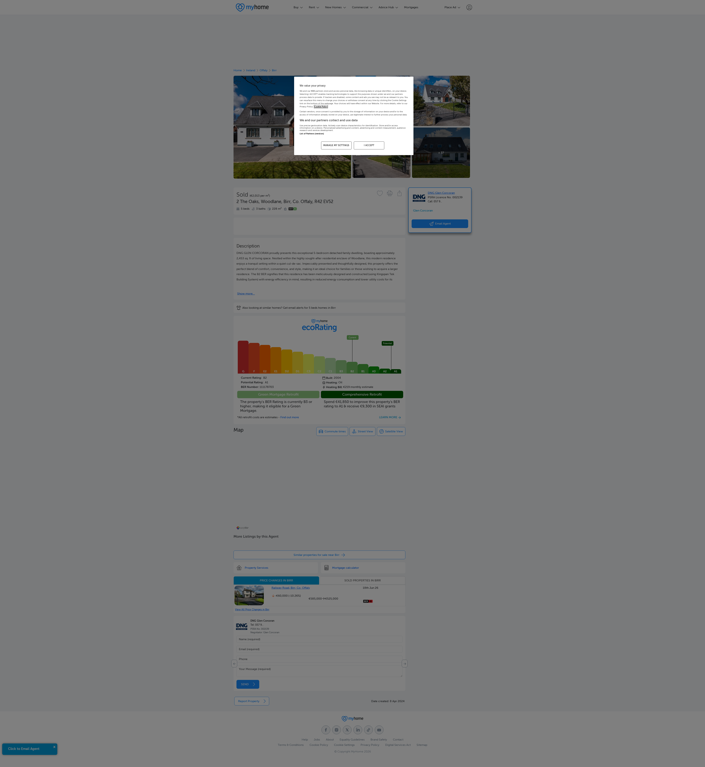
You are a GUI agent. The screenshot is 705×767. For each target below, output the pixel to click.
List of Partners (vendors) (312, 133)
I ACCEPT (369, 145)
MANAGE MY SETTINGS (336, 145)
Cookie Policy (321, 106)
